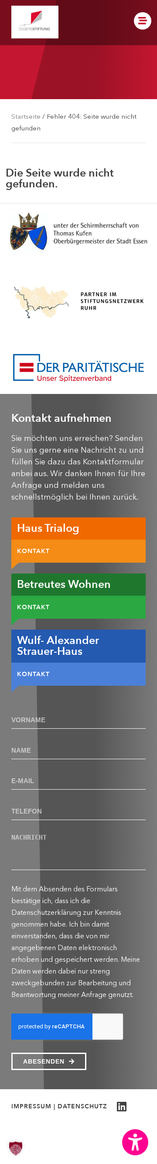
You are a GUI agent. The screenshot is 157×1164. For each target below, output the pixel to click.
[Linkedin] (121, 1106)
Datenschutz (82, 1106)
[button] (135, 1142)
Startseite (26, 116)
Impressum (31, 1106)
